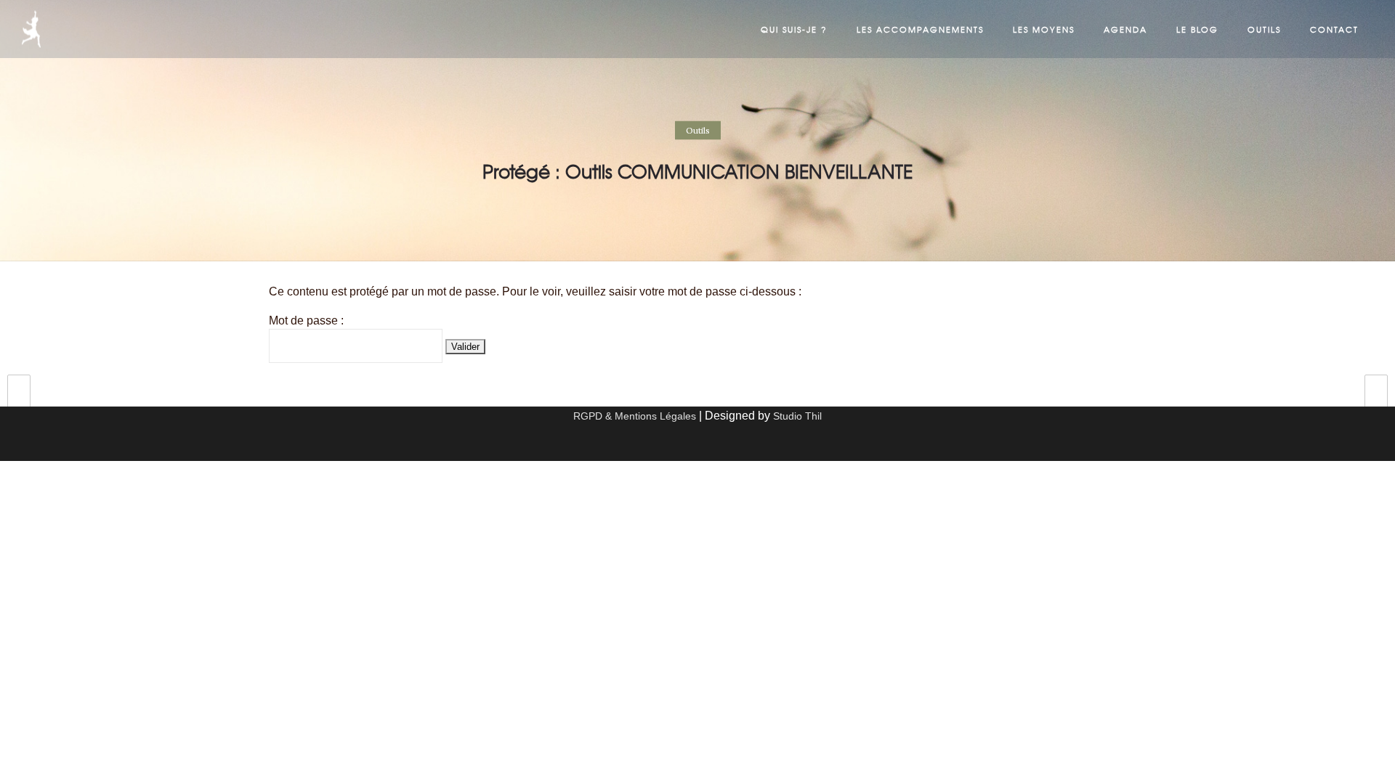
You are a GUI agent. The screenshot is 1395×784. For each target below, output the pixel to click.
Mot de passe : (306, 320)
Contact (1334, 29)
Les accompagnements (920, 29)
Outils (1264, 29)
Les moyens (1044, 29)
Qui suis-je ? (794, 29)
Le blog (1197, 29)
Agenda (1125, 29)
